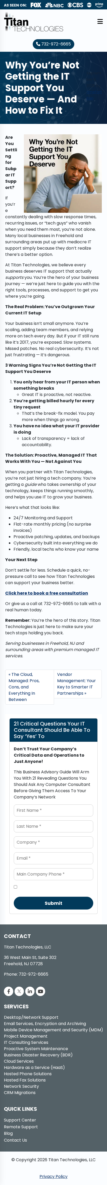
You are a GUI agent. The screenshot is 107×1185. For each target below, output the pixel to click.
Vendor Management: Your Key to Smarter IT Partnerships (76, 683)
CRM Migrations (20, 1093)
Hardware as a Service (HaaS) (34, 1068)
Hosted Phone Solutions (28, 1074)
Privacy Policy (53, 1177)
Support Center (20, 1120)
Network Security (21, 1086)
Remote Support (21, 1127)
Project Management (26, 1036)
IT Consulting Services (26, 1042)
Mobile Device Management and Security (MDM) (53, 1030)
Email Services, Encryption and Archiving (45, 1024)
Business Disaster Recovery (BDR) (38, 1055)
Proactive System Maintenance (36, 1049)
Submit (53, 903)
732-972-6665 (55, 44)
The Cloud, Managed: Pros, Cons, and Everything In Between (24, 687)
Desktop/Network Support (31, 1017)
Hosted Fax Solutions (25, 1080)
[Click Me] (8, 991)
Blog (8, 1133)
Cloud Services (19, 1061)
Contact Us (15, 1140)
